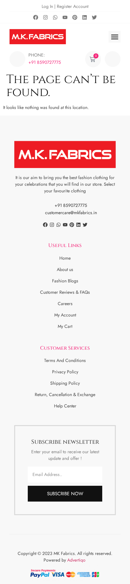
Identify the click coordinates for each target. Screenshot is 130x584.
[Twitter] (94, 17)
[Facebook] (35, 17)
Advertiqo (77, 560)
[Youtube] (65, 17)
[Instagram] (45, 17)
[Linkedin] (84, 17)
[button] (115, 37)
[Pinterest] (74, 17)
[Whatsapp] (55, 17)
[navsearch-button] (113, 59)
